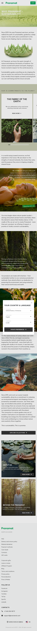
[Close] (32, 303)
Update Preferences (17, 329)
